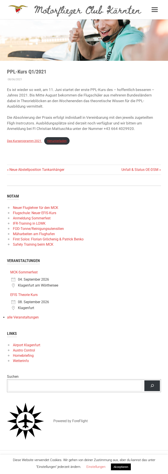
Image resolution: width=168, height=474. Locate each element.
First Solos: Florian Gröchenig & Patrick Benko (48, 239)
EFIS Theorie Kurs (24, 295)
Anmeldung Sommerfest (32, 218)
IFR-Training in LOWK (29, 223)
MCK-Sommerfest (24, 272)
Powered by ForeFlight (70, 421)
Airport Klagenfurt (26, 345)
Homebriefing (23, 355)
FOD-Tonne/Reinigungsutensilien (38, 229)
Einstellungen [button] (95, 467)
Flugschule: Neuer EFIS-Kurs (34, 213)
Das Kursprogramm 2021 (24, 141)
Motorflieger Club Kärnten (87, 9)
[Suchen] (152, 385)
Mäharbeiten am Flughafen (34, 234)
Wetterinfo (21, 361)
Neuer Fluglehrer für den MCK (35, 208)
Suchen (13, 376)
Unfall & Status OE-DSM (139, 170)
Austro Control (24, 350)
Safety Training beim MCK (33, 244)
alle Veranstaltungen (23, 317)
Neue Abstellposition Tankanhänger (36, 170)
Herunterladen (57, 141)
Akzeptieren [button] (121, 467)
